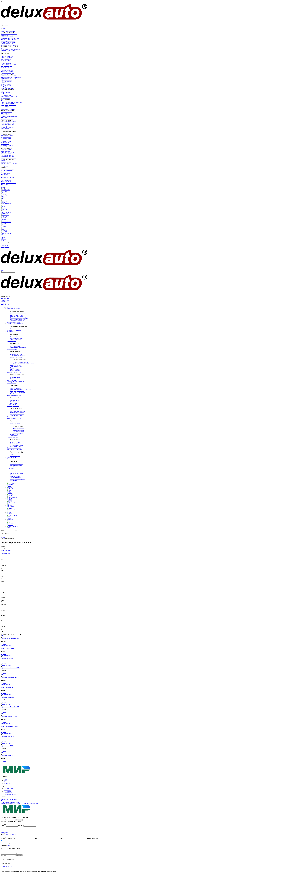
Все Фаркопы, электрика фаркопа (9, 163)
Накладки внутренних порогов (9, 64)
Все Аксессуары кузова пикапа (9, 42)
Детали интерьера (5, 60)
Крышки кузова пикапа (7, 119)
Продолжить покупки (6, 866)
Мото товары (4, 174)
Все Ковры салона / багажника (9, 116)
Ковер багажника (5, 113)
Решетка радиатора (6, 85)
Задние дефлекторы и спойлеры (9, 96)
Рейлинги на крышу (6, 153)
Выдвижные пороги (6, 137)
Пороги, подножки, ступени (8, 130)
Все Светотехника (5, 173)
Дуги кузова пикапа (6, 95)
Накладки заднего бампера (8, 103)
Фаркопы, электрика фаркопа (8, 158)
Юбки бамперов (5, 106)
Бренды (3, 187)
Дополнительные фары (7, 170)
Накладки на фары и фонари (8, 75)
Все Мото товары (5, 185)
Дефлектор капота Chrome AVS (9, 648)
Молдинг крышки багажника (8, 71)
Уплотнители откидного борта (9, 34)
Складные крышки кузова (7, 124)
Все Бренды (7, 783)
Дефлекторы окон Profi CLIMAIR (9, 726)
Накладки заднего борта (7, 36)
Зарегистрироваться (10, 834)
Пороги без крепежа (6, 138)
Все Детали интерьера (6, 66)
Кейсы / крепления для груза (8, 39)
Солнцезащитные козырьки (8, 156)
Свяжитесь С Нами (9, 788)
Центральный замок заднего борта (10, 38)
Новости (6, 780)
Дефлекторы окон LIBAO (7, 697)
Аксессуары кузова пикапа (8, 31)
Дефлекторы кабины (6, 80)
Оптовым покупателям (10, 794)
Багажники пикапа (6, 149)
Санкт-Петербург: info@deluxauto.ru (28, 803)
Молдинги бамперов (6, 100)
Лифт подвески (5, 128)
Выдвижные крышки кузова (8, 121)
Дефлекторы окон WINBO (8, 755)
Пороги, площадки (6, 132)
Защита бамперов (5, 98)
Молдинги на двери (6, 84)
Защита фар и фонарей (7, 81)
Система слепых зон (6, 178)
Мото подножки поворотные (8, 183)
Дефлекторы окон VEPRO (7, 736)
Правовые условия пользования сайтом (11, 822)
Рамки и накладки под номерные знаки (11, 77)
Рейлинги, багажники (6, 146)
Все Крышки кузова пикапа (8, 127)
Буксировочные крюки (7, 70)
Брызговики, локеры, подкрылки (9, 45)
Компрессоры (4, 184)
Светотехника (4, 166)
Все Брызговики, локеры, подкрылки (10, 49)
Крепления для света (6, 57)
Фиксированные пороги (7, 135)
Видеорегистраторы (6, 63)
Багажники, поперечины (7, 152)
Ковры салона (4, 114)
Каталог (3, 28)
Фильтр (3, 546)
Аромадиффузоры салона (7, 43)
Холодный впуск (5, 165)
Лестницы (3, 82)
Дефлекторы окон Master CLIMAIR (10, 707)
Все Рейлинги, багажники (7, 155)
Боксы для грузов (5, 151)
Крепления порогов (6, 139)
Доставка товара (8, 791)
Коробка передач (5, 117)
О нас (5, 779)
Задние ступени (5, 144)
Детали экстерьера (5, 67)
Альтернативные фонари (7, 169)
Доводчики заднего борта (7, 35)
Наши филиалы (5, 247)
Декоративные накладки (7, 73)
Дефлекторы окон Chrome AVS (9, 677)
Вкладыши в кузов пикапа (8, 50)
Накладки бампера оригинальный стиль (11, 102)
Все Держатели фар (6, 59)
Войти (9, 845)
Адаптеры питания (6, 180)
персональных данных (20, 842)
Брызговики (4, 48)
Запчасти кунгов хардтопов (8, 41)
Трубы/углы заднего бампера (8, 105)
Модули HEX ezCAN (6, 181)
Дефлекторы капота (6, 91)
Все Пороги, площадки (7, 141)
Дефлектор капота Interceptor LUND (10, 668)
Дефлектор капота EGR (7, 658)
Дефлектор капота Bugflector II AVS (10, 638)
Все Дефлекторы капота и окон (9, 93)
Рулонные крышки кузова (7, 123)
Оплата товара (7, 790)
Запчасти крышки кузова (7, 126)
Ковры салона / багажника (8, 109)
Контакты (6, 782)
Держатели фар (5, 52)
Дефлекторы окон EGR (7, 687)
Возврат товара (8, 792)
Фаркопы (3, 160)
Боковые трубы (5, 142)
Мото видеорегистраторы (7, 177)
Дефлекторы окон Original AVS (9, 716)
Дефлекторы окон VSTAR (7, 746)
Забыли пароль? (5, 832)
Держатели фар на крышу (7, 56)
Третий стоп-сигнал (6, 171)
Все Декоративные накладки (8, 78)
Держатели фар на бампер (7, 54)
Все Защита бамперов (6, 107)
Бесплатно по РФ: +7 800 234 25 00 (10, 803)
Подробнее (3, 644)
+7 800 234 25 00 (5, 245)
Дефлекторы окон (5, 92)
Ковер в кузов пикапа (6, 112)
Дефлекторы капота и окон (8, 88)
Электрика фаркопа (6, 162)
